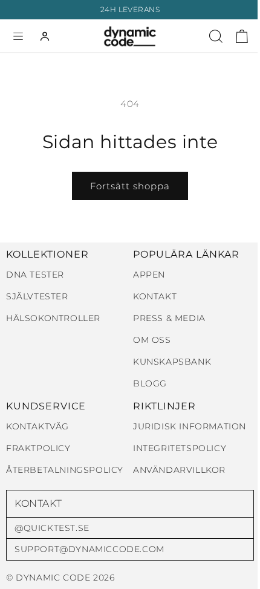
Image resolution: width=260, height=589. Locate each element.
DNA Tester (35, 275)
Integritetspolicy (179, 448)
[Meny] (18, 36)
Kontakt (155, 296)
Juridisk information (189, 426)
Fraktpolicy (38, 448)
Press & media (169, 318)
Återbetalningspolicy (64, 470)
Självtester (37, 296)
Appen (149, 275)
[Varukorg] (242, 36)
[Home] (130, 36)
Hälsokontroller (53, 318)
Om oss (152, 340)
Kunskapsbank (172, 362)
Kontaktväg (37, 426)
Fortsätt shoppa (130, 186)
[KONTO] (45, 36)
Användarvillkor (179, 470)
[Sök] (216, 36)
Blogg (150, 384)
